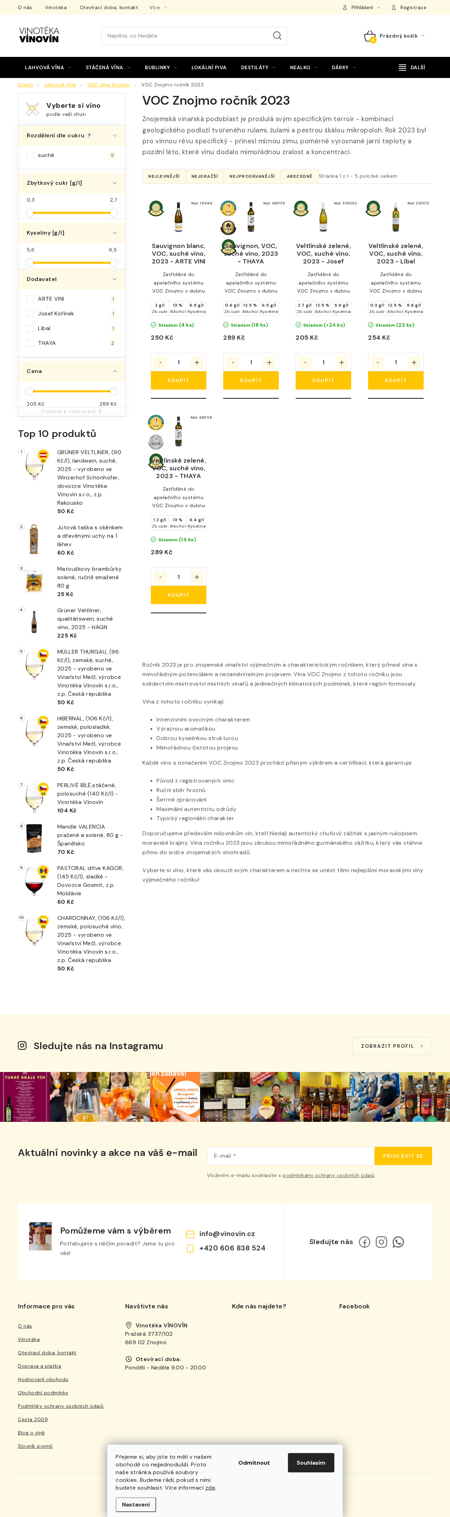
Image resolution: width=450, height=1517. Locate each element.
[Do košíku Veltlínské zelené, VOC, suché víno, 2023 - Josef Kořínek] (323, 380)
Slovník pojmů (35, 1446)
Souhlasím (311, 1462)
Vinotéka (56, 7)
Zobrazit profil (387, 1046)
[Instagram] (381, 1242)
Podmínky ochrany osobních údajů (61, 1406)
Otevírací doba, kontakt (109, 7)
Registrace (413, 7)
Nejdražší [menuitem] (205, 176)
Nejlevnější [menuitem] (164, 176)
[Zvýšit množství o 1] (197, 362)
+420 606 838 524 (232, 1248)
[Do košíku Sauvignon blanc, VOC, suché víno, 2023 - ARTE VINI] (178, 380)
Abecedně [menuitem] (300, 176)
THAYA (76, 343)
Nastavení (136, 1504)
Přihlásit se (403, 1156)
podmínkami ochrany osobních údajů (329, 1175)
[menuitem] (48, 67)
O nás (25, 7)
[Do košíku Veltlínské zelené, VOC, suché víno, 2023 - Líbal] (396, 380)
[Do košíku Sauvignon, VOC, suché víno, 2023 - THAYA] (251, 380)
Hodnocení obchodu (43, 1379)
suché (76, 155)
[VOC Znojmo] (178, 217)
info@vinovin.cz (227, 1233)
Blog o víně (31, 1433)
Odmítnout (254, 1462)
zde (210, 1487)
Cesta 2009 (33, 1419)
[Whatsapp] (398, 1242)
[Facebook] (364, 1242)
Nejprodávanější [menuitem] (252, 176)
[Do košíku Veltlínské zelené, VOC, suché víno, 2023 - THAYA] (178, 595)
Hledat (277, 36)
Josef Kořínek (76, 313)
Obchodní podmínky (43, 1393)
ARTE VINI (76, 298)
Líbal (76, 328)
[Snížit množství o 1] (160, 362)
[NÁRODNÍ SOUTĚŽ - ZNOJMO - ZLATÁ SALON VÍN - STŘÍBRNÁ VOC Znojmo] (178, 431)
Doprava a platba (39, 1366)
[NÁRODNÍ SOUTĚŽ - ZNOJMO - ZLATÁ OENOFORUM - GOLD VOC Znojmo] (251, 217)
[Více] (412, 67)
